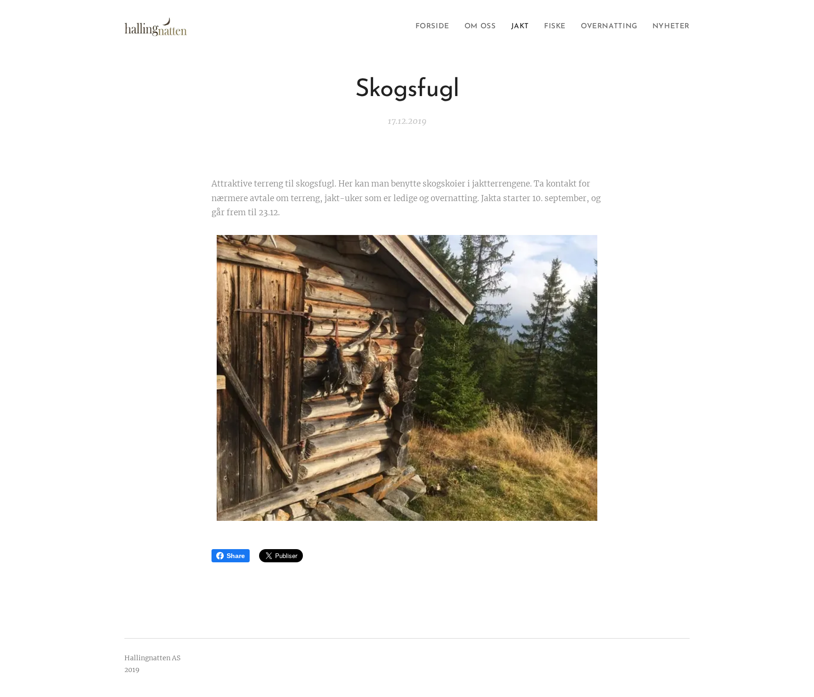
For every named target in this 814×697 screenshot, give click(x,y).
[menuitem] (435, 27)
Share (236, 555)
